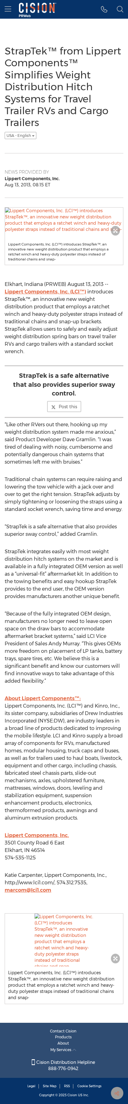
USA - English (19, 135)
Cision (72, 1095)
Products (63, 1037)
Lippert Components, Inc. (37, 835)
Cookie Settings (89, 1086)
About (63, 1043)
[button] (104, 9)
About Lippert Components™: (43, 698)
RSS (67, 1086)
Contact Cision (63, 1031)
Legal (31, 1086)
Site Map (50, 1086)
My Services (61, 1049)
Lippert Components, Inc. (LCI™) (45, 292)
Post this (68, 406)
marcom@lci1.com (28, 890)
